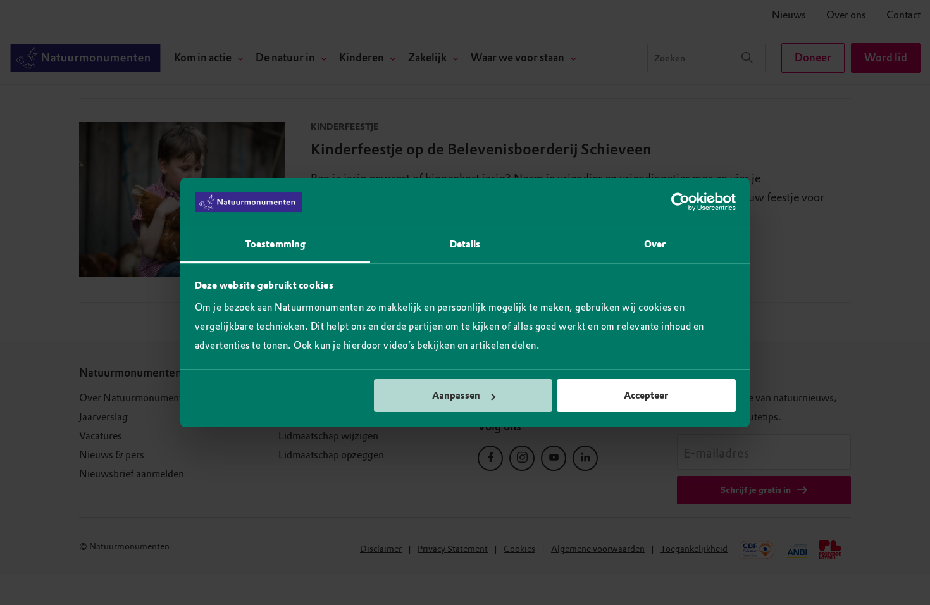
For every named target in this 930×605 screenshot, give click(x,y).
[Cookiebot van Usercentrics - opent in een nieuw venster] (680, 202)
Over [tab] (655, 244)
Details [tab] (465, 244)
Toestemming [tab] (275, 244)
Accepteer (646, 395)
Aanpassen (456, 395)
